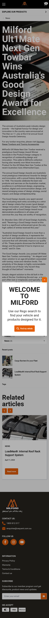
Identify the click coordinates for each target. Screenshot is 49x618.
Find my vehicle (26, 328)
